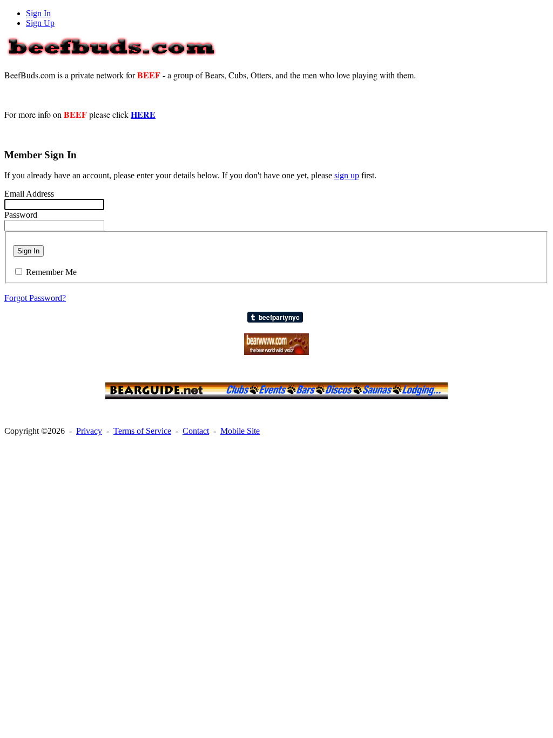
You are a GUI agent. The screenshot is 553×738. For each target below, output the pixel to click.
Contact (196, 430)
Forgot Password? (35, 298)
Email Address (29, 193)
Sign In (38, 13)
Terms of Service (142, 430)
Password (20, 214)
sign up (346, 175)
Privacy (89, 430)
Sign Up (40, 23)
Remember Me (51, 272)
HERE (143, 114)
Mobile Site (240, 430)
